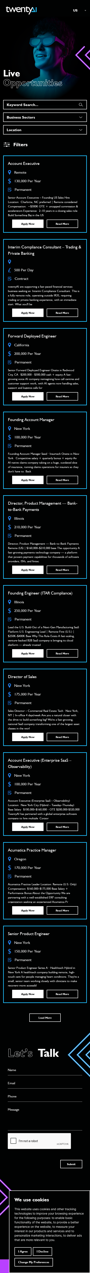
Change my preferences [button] (33, 1262)
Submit (71, 1164)
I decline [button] (42, 1251)
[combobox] (77, 10)
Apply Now (28, 223)
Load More (45, 1017)
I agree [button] (23, 1251)
